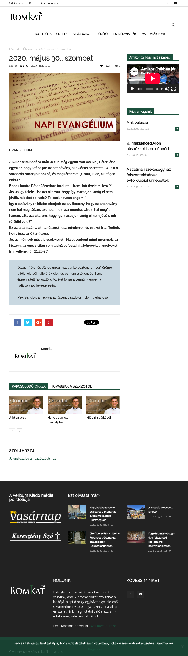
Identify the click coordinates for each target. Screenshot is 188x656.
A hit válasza (17, 417)
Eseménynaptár (124, 34)
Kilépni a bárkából (98, 417)
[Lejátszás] (132, 89)
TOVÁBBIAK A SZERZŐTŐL (71, 386)
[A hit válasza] (26, 404)
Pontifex (61, 34)
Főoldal (14, 49)
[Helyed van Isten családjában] (64, 404)
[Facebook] (167, 3)
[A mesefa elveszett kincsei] (136, 512)
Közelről (42, 34)
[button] (173, 25)
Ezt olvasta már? (84, 495)
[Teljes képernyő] (173, 89)
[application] (153, 78)
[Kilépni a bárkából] (103, 404)
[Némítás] (167, 89)
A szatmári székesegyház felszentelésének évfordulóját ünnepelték (149, 175)
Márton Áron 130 (153, 34)
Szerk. (23, 65)
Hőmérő (102, 34)
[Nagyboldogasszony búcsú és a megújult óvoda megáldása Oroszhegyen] (77, 512)
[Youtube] (175, 3)
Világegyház (82, 34)
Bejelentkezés (49, 3)
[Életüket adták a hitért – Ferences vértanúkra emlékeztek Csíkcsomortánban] (77, 537)
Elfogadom (94, 649)
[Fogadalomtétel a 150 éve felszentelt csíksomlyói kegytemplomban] (136, 537)
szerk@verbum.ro (103, 626)
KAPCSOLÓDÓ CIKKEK (29, 386)
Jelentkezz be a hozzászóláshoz (32, 458)
